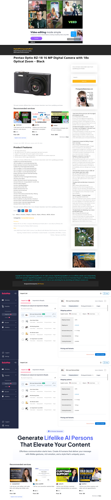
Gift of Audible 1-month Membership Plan (25, 172)
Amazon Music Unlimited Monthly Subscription (26, 200)
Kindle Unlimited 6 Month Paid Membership (25, 180)
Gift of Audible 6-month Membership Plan (25, 170)
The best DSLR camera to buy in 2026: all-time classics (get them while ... (84, 171)
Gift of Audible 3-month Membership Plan (25, 168)
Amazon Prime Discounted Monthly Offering (26, 194)
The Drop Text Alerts (19, 178)
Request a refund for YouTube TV (81, 156)
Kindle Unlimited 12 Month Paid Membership (25, 173)
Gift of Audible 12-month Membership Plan (25, 163)
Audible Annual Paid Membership (23, 161)
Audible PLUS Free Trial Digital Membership (25, 177)
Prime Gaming (17, 192)
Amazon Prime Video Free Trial (22, 204)
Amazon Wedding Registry (21, 185)
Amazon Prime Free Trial (20, 187)
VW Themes (40, 283)
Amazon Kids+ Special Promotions (23, 197)
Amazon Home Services (20, 190)
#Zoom (53, 214)
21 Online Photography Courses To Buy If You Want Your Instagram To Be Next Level (84, 127)
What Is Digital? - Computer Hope (81, 195)
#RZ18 (48, 214)
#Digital (28, 214)
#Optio (39, 214)
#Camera (22, 214)
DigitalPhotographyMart (23, 49)
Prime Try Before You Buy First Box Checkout (26, 199)
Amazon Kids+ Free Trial (20, 195)
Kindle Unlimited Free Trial (20, 188)
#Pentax (43, 214)
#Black (18, 214)
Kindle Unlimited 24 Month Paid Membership (26, 165)
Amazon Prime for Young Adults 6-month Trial (26, 182)
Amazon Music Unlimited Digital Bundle (24, 202)
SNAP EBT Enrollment (19, 175)
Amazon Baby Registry (20, 183)
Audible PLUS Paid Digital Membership (24, 166)
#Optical (33, 214)
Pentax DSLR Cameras (27, 218)
